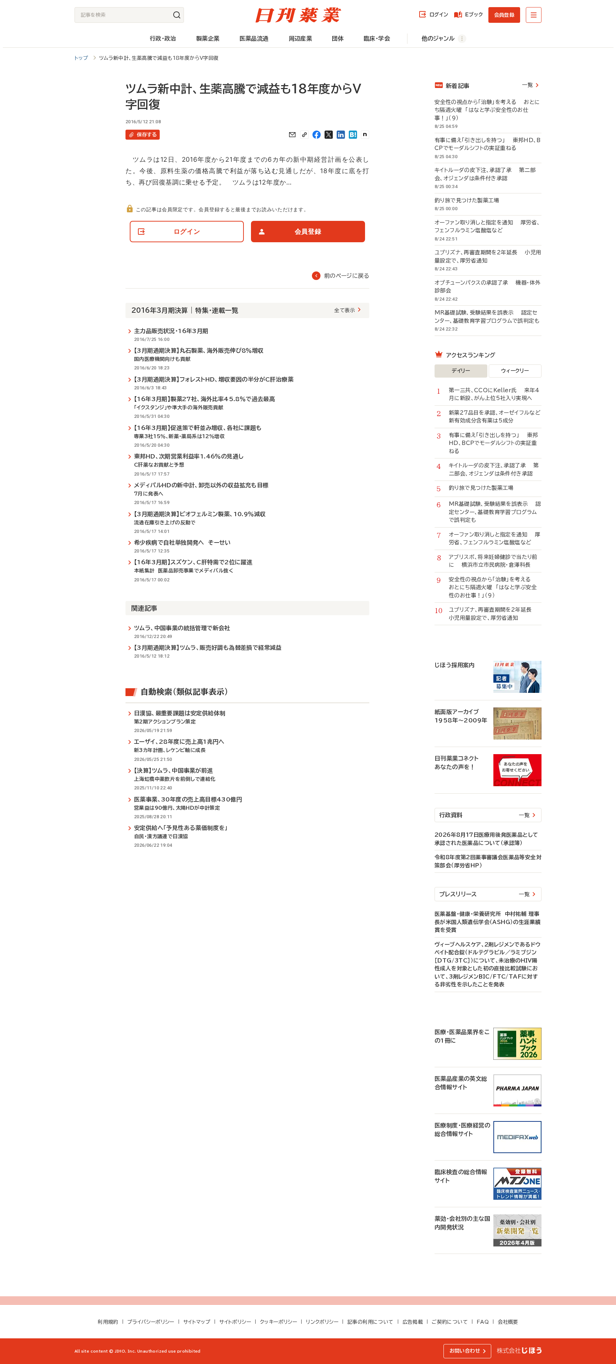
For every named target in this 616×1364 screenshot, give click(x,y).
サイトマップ (196, 1321)
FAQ (483, 1321)
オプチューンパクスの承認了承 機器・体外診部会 (487, 287)
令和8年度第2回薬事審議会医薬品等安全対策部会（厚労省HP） (488, 861)
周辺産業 (300, 38)
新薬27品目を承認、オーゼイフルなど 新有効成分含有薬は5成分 (495, 417)
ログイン (439, 14)
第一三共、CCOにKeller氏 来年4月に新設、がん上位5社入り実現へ (494, 394)
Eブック (474, 14)
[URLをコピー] (304, 134)
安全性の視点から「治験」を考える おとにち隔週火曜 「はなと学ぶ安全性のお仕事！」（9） (487, 110)
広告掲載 (412, 1321)
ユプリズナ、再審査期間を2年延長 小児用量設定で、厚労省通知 (488, 256)
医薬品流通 (254, 38)
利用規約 (108, 1321)
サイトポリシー (235, 1321)
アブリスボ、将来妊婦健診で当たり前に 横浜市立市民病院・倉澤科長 (493, 561)
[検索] (177, 15)
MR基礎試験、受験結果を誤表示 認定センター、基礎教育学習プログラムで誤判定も (487, 316)
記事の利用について (370, 1321)
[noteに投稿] (365, 134)
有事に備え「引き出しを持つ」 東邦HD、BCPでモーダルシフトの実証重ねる (488, 144)
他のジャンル (438, 38)
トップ (81, 58)
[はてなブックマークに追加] (353, 134)
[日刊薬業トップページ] (298, 15)
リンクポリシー (322, 1321)
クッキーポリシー (278, 1321)
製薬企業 (208, 38)
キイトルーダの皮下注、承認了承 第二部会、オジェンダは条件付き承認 (485, 174)
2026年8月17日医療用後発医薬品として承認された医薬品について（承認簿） (486, 839)
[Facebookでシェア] (316, 134)
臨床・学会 (377, 38)
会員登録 (504, 14)
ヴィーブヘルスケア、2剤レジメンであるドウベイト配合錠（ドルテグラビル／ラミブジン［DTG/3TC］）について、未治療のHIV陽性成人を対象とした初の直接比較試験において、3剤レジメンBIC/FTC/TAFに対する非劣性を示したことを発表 (487, 964)
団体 (338, 38)
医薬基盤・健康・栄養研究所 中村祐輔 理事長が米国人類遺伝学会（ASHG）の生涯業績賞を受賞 (487, 922)
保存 (147, 134)
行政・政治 (163, 38)
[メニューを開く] (533, 15)
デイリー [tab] (461, 370)
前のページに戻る (346, 276)
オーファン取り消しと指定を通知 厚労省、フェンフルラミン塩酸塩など (487, 226)
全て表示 (344, 310)
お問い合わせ (465, 1350)
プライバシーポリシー (150, 1321)
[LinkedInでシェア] (341, 134)
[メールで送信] (292, 134)
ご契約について (450, 1321)
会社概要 (508, 1321)
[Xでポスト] (328, 134)
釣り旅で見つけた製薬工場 (471, 200)
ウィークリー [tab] (515, 370)
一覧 (527, 85)
